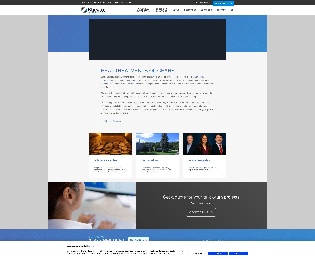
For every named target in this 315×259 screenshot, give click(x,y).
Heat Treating (88, 2)
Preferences (197, 253)
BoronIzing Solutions (119, 2)
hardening (133, 80)
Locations (206, 10)
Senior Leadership (199, 160)
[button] (232, 10)
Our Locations (149, 160)
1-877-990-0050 (202, 2)
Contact (221, 10)
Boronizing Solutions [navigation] (162, 10)
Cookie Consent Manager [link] (75, 246)
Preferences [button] (165, 253)
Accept (238, 253)
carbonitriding (107, 80)
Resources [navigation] (190, 10)
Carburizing (198, 77)
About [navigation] (176, 10)
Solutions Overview (112, 121)
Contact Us (199, 212)
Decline (218, 253)
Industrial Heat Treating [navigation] (143, 10)
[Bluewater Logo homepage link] (94, 10)
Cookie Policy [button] (115, 253)
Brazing (101, 2)
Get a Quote (222, 3)
